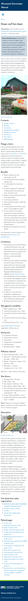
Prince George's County (12, 508)
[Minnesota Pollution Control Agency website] (12, 587)
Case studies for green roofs (13, 552)
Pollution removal (9, 132)
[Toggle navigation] (3, 14)
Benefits (6, 126)
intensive (23, 154)
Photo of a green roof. (6, 117)
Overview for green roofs (12, 525)
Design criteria (9, 123)
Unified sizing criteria (11, 326)
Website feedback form (8, 593)
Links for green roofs (10, 555)
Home (2, 19)
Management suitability (11, 130)
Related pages (8, 139)
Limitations (7, 128)
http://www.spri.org (17, 274)
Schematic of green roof (7, 435)
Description (8, 137)
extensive (13, 154)
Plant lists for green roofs (12, 550)
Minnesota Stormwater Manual (12, 5)
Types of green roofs (10, 528)
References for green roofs (13, 557)
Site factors (7, 135)
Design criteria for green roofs (14, 530)
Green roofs (8, 523)
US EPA (6, 511)
